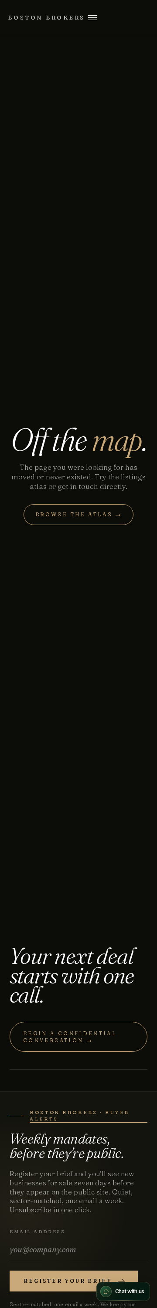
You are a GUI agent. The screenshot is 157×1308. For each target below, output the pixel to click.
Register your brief (68, 1281)
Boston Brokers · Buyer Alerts (79, 1115)
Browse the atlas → (78, 514)
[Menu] (92, 17)
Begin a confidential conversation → (70, 1037)
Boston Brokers (46, 17)
